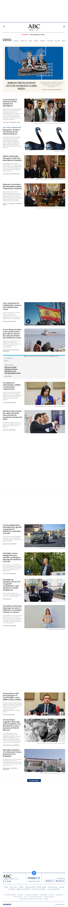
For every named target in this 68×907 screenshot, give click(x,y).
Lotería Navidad (43, 894)
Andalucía (42, 40)
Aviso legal (61, 887)
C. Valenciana (50, 40)
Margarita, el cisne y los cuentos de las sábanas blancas (11, 132)
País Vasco (57, 40)
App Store (49, 881)
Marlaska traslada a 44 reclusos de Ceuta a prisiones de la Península (12, 753)
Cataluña (36, 40)
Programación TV (60, 894)
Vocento (6, 887)
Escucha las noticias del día (35, 896)
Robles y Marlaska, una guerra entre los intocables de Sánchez (12, 158)
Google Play (61, 881)
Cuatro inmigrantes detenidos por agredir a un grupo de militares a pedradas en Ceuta (12, 529)
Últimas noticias (18, 896)
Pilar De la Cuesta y (7, 349)
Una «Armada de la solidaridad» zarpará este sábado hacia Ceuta (12, 306)
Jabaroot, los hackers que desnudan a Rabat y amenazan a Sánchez (12, 186)
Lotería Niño (20, 894)
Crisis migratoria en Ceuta (37, 34)
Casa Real (16, 40)
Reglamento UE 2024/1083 (23, 889)
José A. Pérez (6, 127)
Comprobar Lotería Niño (10, 894)
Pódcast (46, 899)
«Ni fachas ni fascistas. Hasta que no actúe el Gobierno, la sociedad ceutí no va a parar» (12, 609)
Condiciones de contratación (39, 889)
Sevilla (36, 30)
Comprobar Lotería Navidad (31, 894)
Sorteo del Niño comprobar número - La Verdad (31, 899)
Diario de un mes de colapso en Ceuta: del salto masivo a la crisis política (21, 85)
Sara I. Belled (58, 89)
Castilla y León (23, 40)
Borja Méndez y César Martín (10, 768)
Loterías (25, 896)
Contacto (21, 887)
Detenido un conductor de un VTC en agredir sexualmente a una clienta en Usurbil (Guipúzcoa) (12, 585)
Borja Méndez (6, 544)
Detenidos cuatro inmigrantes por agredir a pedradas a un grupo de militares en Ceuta (12, 557)
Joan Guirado (6, 122)
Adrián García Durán (8, 745)
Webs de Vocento (59, 904)
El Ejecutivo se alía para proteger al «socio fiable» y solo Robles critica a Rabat (12, 696)
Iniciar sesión (64, 26)
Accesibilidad (11, 889)
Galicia (63, 40)
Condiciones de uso (52, 887)
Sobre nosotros (13, 887)
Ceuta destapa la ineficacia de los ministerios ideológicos (10, 102)
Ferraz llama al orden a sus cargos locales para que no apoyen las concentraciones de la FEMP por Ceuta (12, 333)
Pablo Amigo (6, 321)
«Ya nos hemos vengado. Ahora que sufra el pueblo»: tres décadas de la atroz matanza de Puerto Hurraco (12, 725)
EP (3, 599)
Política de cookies (41, 887)
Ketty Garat (6, 430)
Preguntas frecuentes (49, 896)
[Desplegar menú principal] (4, 26)
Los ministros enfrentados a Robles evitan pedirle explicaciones (12, 386)
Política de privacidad (30, 887)
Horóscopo (51, 894)
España (7, 40)
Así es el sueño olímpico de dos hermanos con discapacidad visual (13, 370)
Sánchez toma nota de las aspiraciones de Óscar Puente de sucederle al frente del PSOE (12, 415)
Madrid (30, 40)
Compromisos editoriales (53, 889)
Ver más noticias (34, 780)
